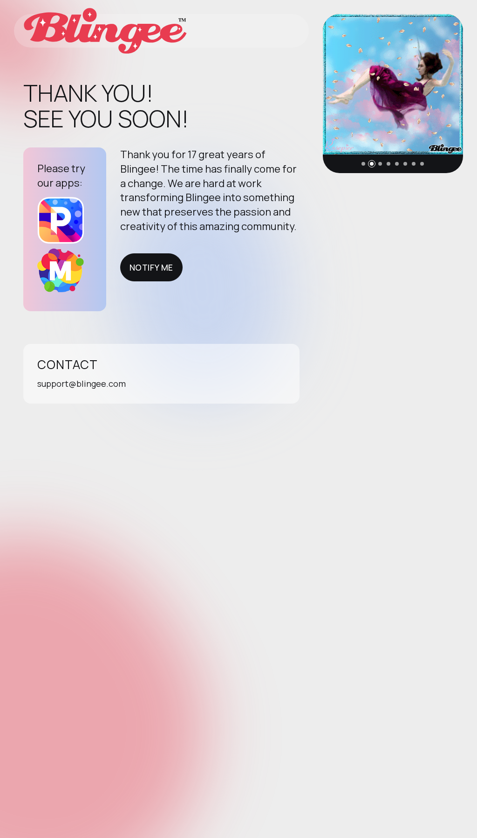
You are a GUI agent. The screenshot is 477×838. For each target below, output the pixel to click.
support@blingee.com (81, 383)
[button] (363, 164)
